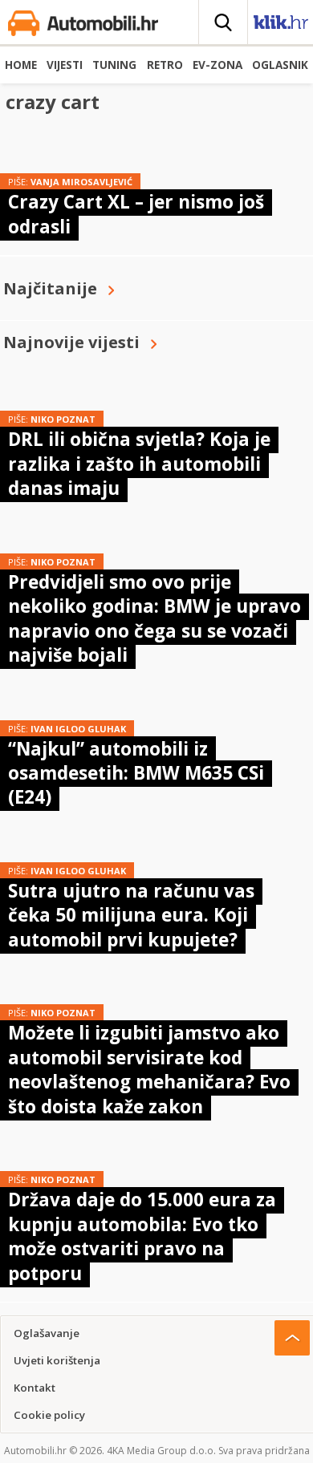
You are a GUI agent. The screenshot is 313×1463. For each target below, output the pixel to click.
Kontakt (34, 1387)
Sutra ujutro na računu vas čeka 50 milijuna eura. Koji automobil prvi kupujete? (131, 915)
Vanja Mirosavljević (81, 182)
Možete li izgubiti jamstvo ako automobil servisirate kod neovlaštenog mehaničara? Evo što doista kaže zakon (149, 1069)
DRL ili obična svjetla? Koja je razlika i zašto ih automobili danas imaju (139, 463)
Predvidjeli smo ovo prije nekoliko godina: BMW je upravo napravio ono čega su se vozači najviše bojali (154, 618)
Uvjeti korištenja (57, 1360)
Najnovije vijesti (71, 342)
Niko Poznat (63, 419)
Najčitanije (50, 288)
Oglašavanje (46, 1333)
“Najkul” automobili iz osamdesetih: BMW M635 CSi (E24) (136, 773)
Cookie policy (49, 1415)
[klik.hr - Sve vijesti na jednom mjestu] (281, 25)
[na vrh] (292, 1338)
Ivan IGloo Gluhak (78, 729)
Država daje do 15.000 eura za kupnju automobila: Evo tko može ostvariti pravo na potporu (142, 1236)
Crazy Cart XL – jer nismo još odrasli (136, 213)
